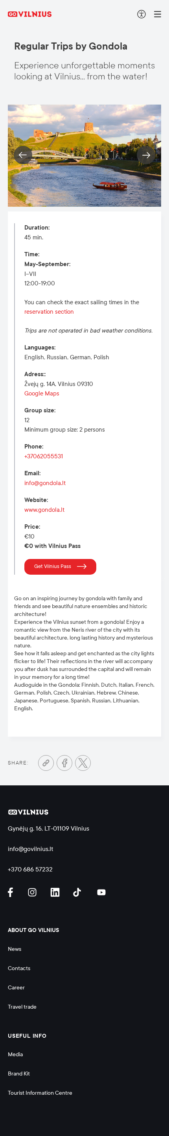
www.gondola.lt (44, 509)
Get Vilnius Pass (52, 566)
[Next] (146, 155)
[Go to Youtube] (102, 892)
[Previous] (23, 155)
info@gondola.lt (45, 483)
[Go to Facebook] (64, 763)
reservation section (49, 311)
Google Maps (41, 393)
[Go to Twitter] (83, 763)
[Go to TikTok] (79, 892)
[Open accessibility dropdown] (141, 14)
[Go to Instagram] (33, 892)
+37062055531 (43, 456)
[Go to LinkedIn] (56, 892)
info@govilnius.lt (30, 849)
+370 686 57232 (30, 869)
